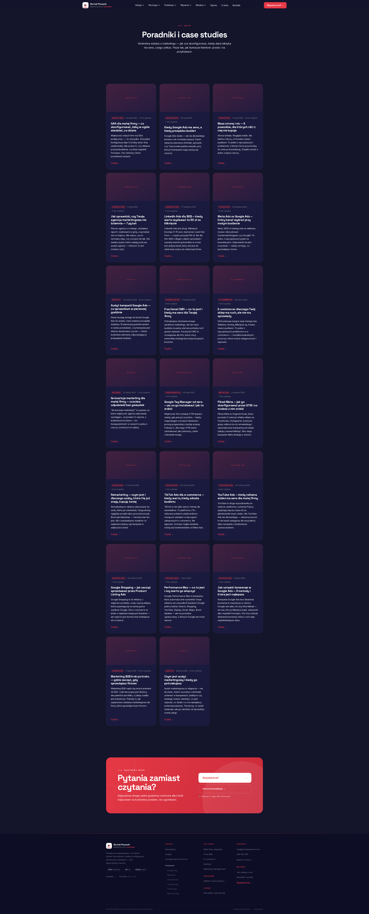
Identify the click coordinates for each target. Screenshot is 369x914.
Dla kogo (152, 5)
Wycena (185, 5)
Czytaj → (115, 163)
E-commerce (209, 859)
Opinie (213, 5)
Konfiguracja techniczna (176, 859)
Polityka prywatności (242, 909)
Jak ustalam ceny (245, 872)
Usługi (138, 5)
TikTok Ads (172, 889)
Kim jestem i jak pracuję (214, 893)
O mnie (224, 5)
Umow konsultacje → (214, 788)
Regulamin (258, 909)
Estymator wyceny (245, 877)
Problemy (169, 5)
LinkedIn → (111, 876)
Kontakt (236, 5)
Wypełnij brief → (275, 5)
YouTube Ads (172, 884)
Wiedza (199, 5)
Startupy (207, 864)
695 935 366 (242, 854)
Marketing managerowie (215, 869)
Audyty (168, 854)
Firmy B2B (208, 854)
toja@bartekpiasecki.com (248, 849)
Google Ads (172, 870)
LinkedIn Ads (172, 880)
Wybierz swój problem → (215, 881)
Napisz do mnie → (245, 860)
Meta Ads (171, 875)
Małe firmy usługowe (213, 849)
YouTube (127, 876)
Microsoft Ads (173, 893)
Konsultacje (170, 849)
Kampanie (169, 865)
